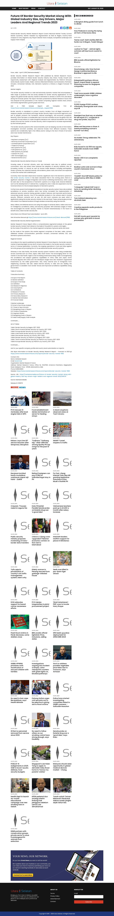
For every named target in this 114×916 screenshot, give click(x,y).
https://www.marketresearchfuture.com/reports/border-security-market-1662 (37, 354)
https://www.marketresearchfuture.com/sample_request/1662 (32, 108)
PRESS (33, 8)
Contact (53, 901)
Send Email (18, 361)
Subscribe (88, 902)
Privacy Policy (54, 896)
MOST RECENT (24, 8)
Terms (52, 893)
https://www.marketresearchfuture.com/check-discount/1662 (49, 217)
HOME (14, 8)
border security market (22, 178)
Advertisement (55, 899)
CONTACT (41, 8)
